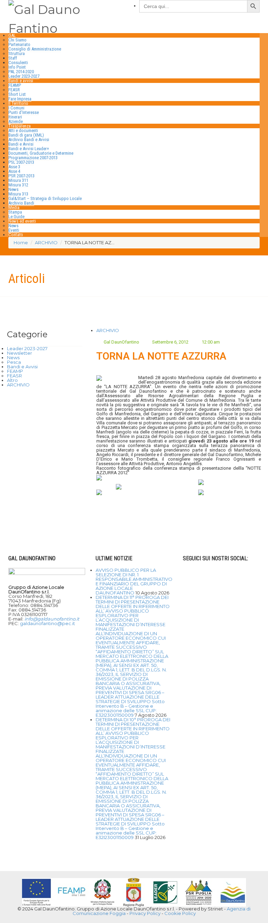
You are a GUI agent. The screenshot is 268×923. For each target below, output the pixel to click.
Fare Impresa (19, 98)
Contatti (15, 234)
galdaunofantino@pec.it (47, 623)
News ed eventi (22, 221)
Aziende (15, 121)
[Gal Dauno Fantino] (68, 17)
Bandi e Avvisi (21, 144)
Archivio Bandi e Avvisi (28, 139)
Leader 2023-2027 (23, 76)
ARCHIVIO (107, 330)
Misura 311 (18, 180)
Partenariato (19, 44)
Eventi (13, 230)
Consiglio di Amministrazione (34, 49)
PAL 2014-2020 (21, 71)
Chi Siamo (17, 40)
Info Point (17, 67)
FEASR (14, 89)
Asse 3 (14, 166)
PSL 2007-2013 (21, 162)
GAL (12, 35)
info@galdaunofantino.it (51, 619)
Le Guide (16, 216)
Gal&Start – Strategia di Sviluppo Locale (45, 198)
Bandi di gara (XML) (26, 135)
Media (14, 207)
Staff (12, 58)
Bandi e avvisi (20, 80)
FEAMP (14, 85)
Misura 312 (18, 184)
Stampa (15, 212)
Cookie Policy (180, 913)
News (13, 189)
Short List (17, 94)
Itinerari (15, 117)
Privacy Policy (145, 913)
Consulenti (18, 62)
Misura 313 (18, 194)
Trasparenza (19, 126)
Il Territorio (18, 103)
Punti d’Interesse (23, 112)
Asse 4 (14, 171)
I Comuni (16, 107)
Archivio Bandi (21, 203)
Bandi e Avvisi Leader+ (28, 148)
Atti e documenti (23, 130)
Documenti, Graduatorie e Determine (40, 153)
